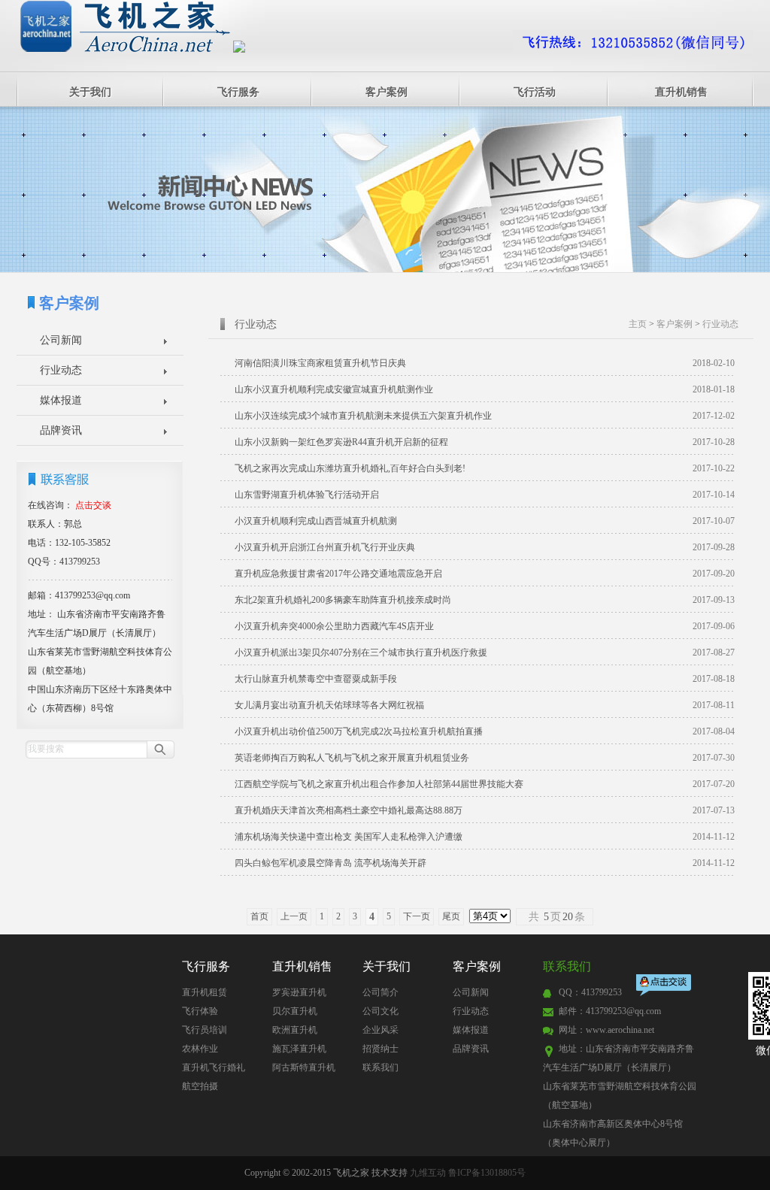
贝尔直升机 (294, 1011)
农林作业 (200, 1048)
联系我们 (380, 1067)
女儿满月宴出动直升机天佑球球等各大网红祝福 (485, 705)
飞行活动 (535, 92)
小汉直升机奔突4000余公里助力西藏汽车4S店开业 (485, 626)
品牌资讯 (61, 430)
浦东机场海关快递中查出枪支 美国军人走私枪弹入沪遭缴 (485, 836)
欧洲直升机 (294, 1030)
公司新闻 (61, 340)
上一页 (294, 916)
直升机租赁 (204, 992)
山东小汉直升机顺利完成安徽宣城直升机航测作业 (485, 389)
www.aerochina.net (620, 1030)
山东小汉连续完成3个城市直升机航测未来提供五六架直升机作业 (485, 415)
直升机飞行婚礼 (213, 1067)
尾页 (451, 916)
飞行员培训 (204, 1030)
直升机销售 (681, 92)
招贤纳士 (380, 1048)
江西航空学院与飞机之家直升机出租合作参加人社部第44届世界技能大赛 (485, 784)
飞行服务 (238, 92)
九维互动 (428, 1172)
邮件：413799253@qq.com (610, 1011)
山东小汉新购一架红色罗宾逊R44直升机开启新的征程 (485, 442)
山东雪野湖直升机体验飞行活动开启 (485, 494)
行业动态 (61, 370)
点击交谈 (664, 986)
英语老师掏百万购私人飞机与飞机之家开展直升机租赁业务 (485, 757)
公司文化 (380, 1011)
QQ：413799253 (590, 992)
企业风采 (380, 1030)
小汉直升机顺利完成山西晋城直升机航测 (485, 521)
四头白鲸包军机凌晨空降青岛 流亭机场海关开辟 (485, 863)
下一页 (416, 916)
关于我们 (90, 92)
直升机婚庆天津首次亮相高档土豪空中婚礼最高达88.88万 (485, 810)
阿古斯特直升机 (303, 1067)
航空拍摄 (200, 1086)
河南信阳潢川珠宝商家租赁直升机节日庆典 (485, 363)
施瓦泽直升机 (299, 1048)
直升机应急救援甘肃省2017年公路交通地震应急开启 (485, 573)
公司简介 (380, 992)
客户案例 (386, 92)
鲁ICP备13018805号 (487, 1172)
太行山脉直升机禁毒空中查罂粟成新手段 (485, 679)
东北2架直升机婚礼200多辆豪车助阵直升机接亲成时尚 (485, 600)
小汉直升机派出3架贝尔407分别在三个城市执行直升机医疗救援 (485, 652)
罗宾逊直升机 (299, 992)
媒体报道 (61, 400)
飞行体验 (200, 1011)
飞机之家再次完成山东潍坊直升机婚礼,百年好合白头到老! (485, 468)
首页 (259, 916)
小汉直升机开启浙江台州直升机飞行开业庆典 (485, 547)
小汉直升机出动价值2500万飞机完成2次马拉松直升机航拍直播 (485, 731)
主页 (638, 324)
